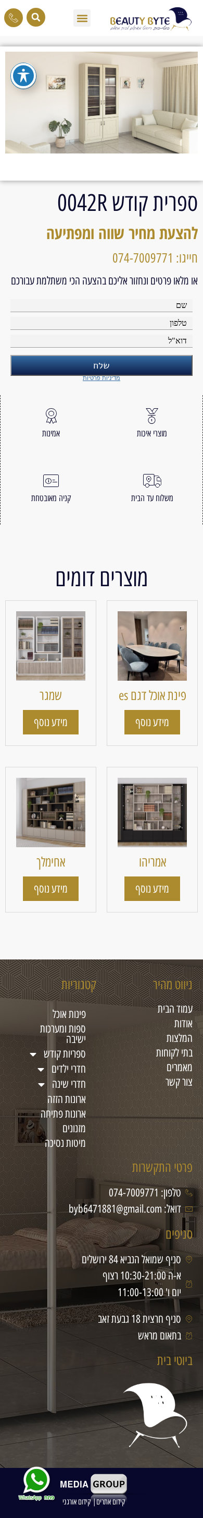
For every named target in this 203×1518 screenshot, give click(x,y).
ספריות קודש (65, 1053)
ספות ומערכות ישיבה (63, 1034)
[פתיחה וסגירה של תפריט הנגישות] (23, 75)
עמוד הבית (175, 1008)
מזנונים (74, 1128)
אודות (183, 1023)
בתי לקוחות (174, 1052)
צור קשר (179, 1081)
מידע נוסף (152, 722)
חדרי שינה (69, 1083)
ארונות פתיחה (63, 1113)
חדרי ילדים (69, 1068)
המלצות (180, 1038)
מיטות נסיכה (65, 1142)
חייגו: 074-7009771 (155, 258)
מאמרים (180, 1067)
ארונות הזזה (66, 1099)
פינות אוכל (69, 1014)
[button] (82, 18)
